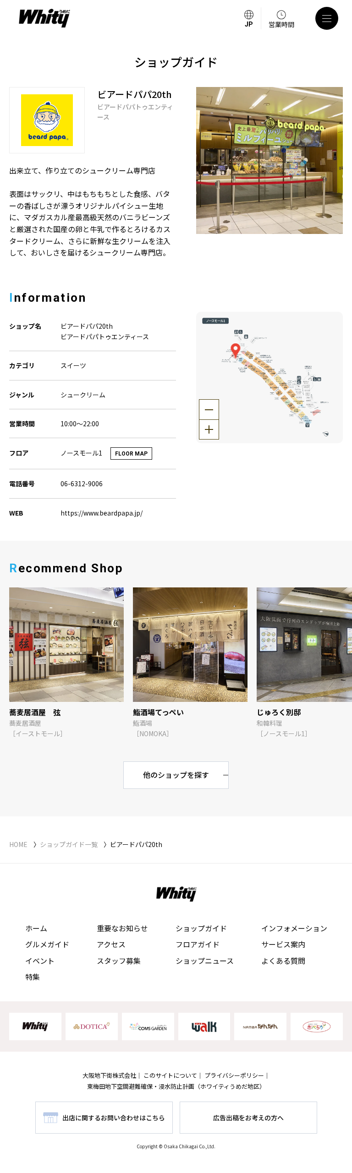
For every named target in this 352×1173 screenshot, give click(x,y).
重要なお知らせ (122, 928)
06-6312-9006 (81, 483)
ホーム (36, 928)
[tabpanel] (269, 160)
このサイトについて (170, 1075)
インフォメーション (294, 928)
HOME (18, 844)
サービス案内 (283, 944)
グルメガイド (47, 944)
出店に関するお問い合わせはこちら (113, 1117)
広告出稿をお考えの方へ (248, 1117)
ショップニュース (205, 960)
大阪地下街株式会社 (109, 1075)
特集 (32, 976)
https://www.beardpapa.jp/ (101, 512)
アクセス (111, 944)
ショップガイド (201, 928)
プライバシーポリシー (234, 1075)
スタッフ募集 (119, 960)
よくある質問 (283, 960)
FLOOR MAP (131, 454)
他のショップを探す (176, 774)
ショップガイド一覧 (69, 844)
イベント (40, 960)
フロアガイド (198, 944)
